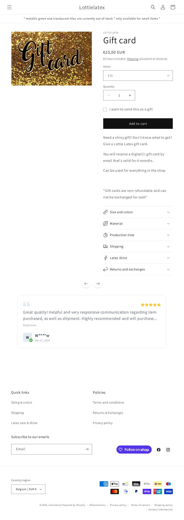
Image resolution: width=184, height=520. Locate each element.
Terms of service (140, 505)
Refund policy (97, 505)
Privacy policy (102, 423)
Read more (29, 325)
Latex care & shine (24, 423)
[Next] (98, 284)
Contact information (161, 509)
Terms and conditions (108, 402)
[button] (9, 7)
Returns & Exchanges (108, 413)
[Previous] (86, 284)
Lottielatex (55, 505)
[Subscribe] (87, 449)
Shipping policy (163, 505)
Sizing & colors (21, 402)
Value (106, 66)
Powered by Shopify (73, 505)
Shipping (132, 58)
